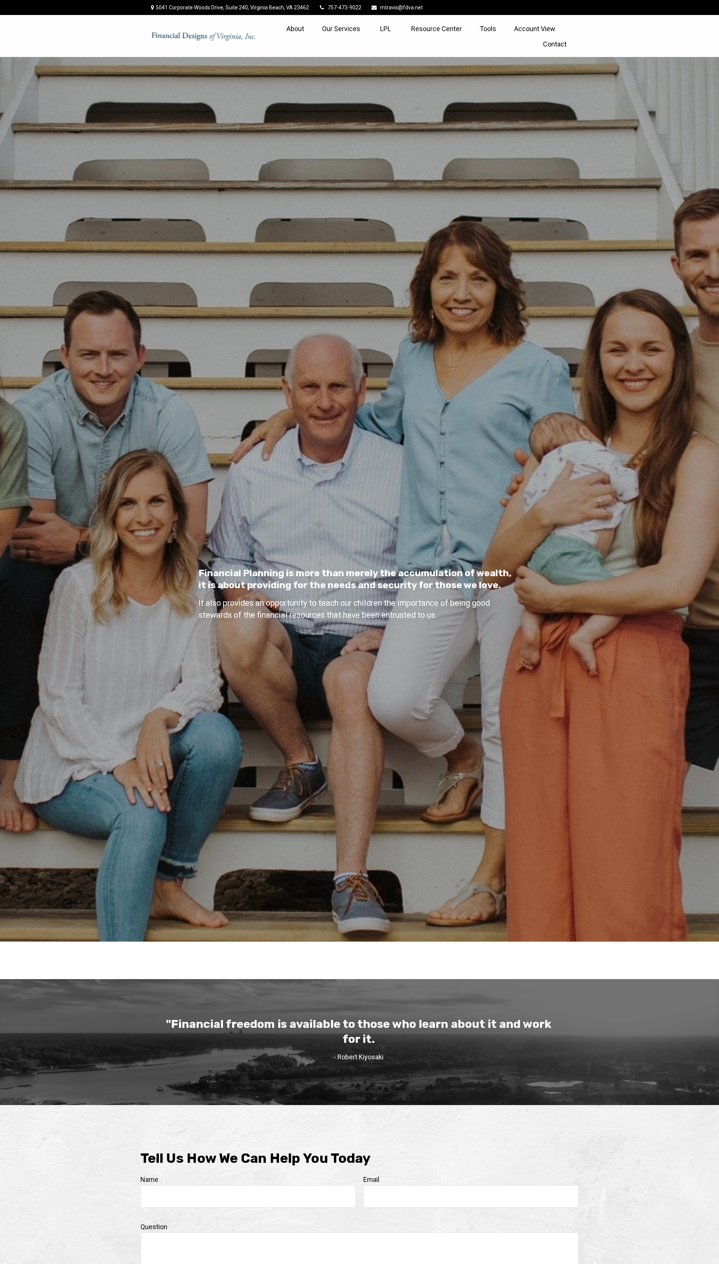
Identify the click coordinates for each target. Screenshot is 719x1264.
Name (149, 1179)
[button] (295, 28)
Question (153, 1227)
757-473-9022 (344, 7)
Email (371, 1179)
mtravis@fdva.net (401, 7)
